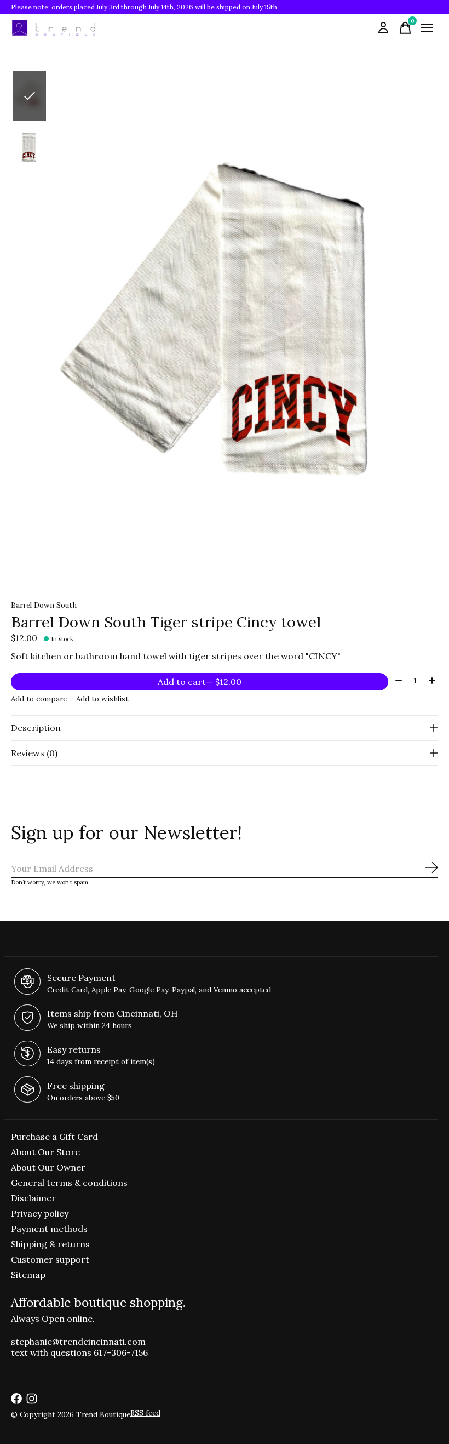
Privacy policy (39, 1213)
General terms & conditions (69, 1182)
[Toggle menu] (427, 28)
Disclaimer (33, 1197)
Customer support (50, 1259)
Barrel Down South (44, 605)
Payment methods (49, 1228)
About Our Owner (48, 1167)
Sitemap (28, 1274)
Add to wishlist (102, 699)
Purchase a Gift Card (54, 1136)
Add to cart (199, 681)
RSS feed (145, 1413)
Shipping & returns (50, 1243)
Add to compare (39, 699)
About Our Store (45, 1151)
